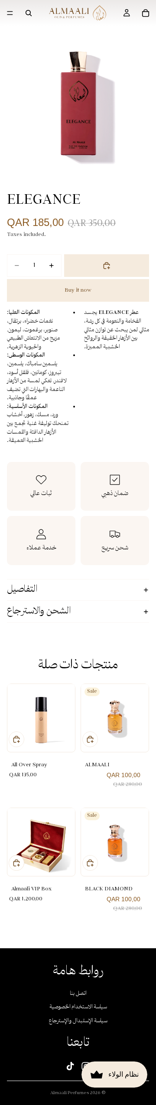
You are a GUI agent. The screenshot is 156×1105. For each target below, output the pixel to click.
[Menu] (10, 13)
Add (16, 739)
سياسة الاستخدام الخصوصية (78, 1007)
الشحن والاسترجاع (39, 611)
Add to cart (106, 265)
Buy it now (78, 290)
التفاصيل (22, 589)
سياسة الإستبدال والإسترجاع (78, 1021)
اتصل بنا (78, 993)
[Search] (28, 13)
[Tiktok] (70, 1066)
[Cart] (145, 13)
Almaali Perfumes (69, 1093)
